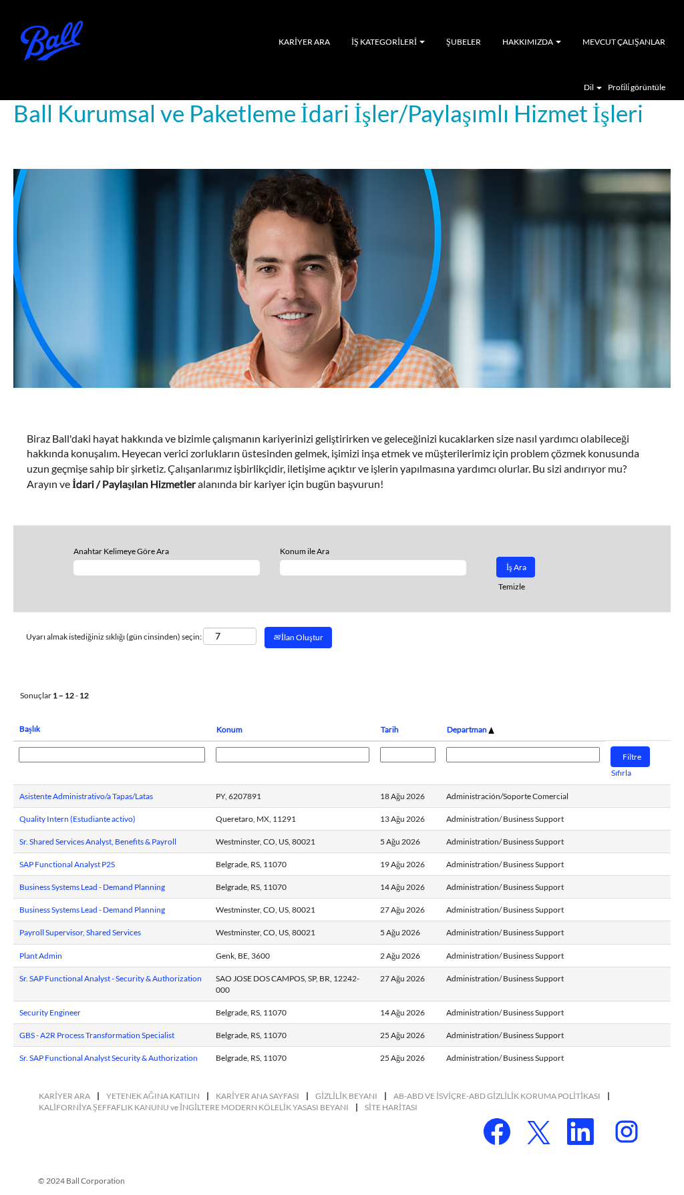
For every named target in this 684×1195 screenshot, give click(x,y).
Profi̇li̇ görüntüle (636, 87)
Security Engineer (50, 1012)
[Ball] (52, 40)
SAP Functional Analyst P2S (67, 864)
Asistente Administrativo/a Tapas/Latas (86, 796)
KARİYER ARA (304, 42)
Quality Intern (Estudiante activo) (77, 819)
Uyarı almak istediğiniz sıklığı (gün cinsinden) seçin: (114, 637)
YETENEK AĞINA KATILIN (153, 1096)
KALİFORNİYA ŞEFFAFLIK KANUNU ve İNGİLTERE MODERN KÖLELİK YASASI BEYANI (194, 1107)
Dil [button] (589, 87)
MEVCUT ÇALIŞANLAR (623, 42)
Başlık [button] (29, 729)
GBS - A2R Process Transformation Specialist (96, 1035)
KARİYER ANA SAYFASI (257, 1096)
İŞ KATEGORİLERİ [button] (384, 42)
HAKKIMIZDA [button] (528, 42)
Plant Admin (40, 956)
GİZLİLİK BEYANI (346, 1096)
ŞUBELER (463, 42)
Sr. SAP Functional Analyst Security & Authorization (108, 1058)
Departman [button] (467, 729)
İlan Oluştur (301, 637)
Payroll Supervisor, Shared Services (80, 932)
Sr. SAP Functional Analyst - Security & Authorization (110, 978)
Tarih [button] (390, 729)
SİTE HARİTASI (391, 1107)
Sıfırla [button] (621, 773)
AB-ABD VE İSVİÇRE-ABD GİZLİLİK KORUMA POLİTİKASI (497, 1096)
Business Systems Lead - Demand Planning (92, 887)
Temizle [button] (511, 586)
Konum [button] (229, 729)
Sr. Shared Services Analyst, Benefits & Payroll (97, 841)
